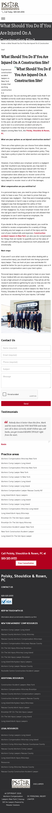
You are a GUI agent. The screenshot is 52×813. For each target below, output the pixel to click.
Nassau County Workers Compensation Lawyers (21, 694)
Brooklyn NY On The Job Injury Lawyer (17, 712)
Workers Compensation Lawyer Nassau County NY (22, 490)
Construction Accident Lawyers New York (18, 684)
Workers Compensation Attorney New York (19, 458)
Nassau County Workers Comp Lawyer (17, 748)
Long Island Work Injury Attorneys (15, 513)
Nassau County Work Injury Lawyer (15, 707)
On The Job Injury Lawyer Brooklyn (15, 657)
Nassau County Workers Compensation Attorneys (21, 639)
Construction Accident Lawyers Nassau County (20, 698)
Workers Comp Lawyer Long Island (15, 486)
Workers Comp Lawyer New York (14, 472)
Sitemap (21, 799)
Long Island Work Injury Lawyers (14, 495)
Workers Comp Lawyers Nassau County (17, 753)
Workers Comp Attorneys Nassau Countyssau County (23, 744)
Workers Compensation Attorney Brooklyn (19, 689)
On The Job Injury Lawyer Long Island (16, 716)
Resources (5, 762)
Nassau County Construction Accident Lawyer (19, 771)
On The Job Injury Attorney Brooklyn (16, 648)
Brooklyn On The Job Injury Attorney (16, 522)
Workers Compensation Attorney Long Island (19, 508)
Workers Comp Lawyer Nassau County (17, 666)
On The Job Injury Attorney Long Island (17, 652)
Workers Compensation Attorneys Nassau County (21, 643)
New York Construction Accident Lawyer (17, 531)
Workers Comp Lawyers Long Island (16, 463)
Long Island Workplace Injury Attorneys (17, 703)
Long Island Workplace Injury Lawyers (16, 661)
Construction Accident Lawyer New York (17, 527)
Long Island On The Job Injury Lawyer (16, 536)
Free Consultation (26, 563)
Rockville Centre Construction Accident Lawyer (20, 671)
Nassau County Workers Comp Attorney (17, 634)
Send (26, 403)
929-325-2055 (9, 558)
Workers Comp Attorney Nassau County (17, 767)
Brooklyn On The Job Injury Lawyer (15, 518)
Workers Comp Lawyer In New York (15, 477)
